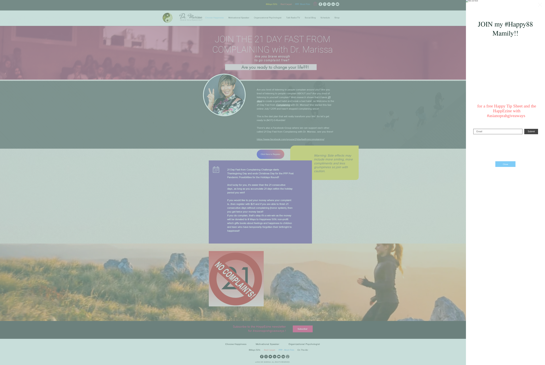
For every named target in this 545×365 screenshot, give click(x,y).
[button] (540, 5)
